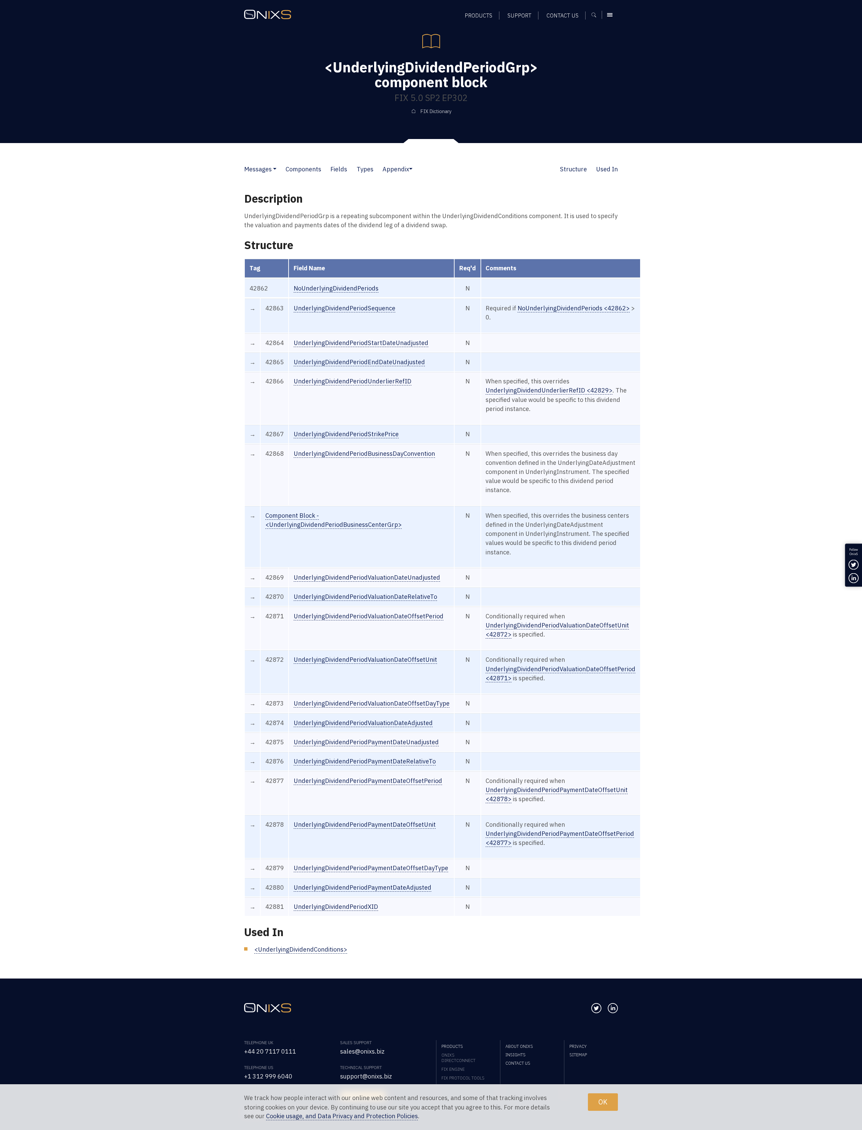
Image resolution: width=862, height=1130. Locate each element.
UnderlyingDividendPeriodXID (336, 906)
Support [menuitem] (519, 15)
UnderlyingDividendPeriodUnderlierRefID (352, 381)
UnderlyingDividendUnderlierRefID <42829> (549, 390)
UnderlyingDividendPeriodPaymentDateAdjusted (362, 887)
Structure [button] (573, 169)
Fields (338, 169)
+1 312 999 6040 (268, 1076)
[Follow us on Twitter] (596, 1008)
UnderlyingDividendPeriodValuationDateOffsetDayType (372, 703)
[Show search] (596, 15)
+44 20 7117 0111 (270, 1051)
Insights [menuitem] (515, 1054)
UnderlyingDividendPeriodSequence (344, 308)
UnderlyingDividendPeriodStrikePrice (346, 434)
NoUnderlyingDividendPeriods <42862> (574, 308)
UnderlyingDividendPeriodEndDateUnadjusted (359, 362)
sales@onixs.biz (362, 1051)
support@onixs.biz (366, 1076)
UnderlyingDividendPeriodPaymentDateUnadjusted (366, 742)
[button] (274, 169)
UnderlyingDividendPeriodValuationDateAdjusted (363, 723)
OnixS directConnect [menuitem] (458, 1057)
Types (365, 169)
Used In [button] (607, 169)
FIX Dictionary (436, 111)
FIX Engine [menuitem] (453, 1069)
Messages (258, 169)
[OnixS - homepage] (267, 14)
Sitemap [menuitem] (578, 1054)
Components (303, 169)
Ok (602, 1102)
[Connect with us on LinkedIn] (613, 1008)
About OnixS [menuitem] (519, 1046)
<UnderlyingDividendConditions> (300, 949)
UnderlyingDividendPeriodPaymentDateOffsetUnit (365, 824)
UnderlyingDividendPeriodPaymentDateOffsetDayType (371, 868)
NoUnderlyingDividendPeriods (336, 288)
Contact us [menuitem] (562, 15)
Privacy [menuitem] (578, 1046)
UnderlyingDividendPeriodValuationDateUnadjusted (367, 577)
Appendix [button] (396, 169)
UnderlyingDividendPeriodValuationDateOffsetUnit (365, 659)
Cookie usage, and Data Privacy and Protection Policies (342, 1116)
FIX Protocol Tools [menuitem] (463, 1078)
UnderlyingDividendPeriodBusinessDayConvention (364, 453)
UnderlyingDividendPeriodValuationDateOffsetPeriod (368, 616)
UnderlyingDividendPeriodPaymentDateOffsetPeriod (368, 781)
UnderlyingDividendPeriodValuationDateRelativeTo (365, 596)
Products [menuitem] (478, 15)
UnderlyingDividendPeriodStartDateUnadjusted (361, 343)
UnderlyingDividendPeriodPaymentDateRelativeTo (365, 761)
